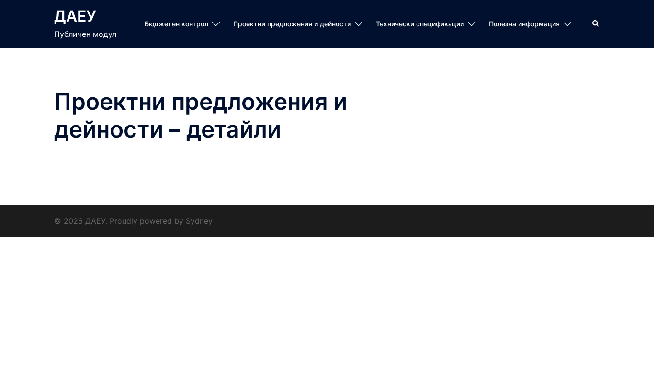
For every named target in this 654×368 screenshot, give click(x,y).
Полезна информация (524, 24)
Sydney (199, 221)
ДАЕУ (75, 16)
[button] (596, 24)
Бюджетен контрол (176, 24)
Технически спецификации (420, 24)
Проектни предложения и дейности (292, 24)
